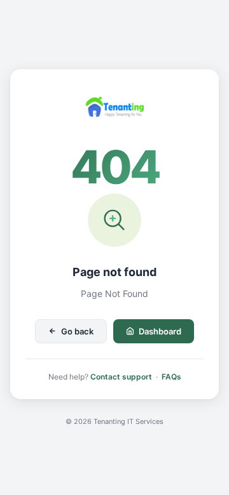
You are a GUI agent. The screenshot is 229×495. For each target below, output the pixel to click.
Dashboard (160, 331)
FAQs (171, 376)
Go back (77, 331)
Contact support (121, 376)
